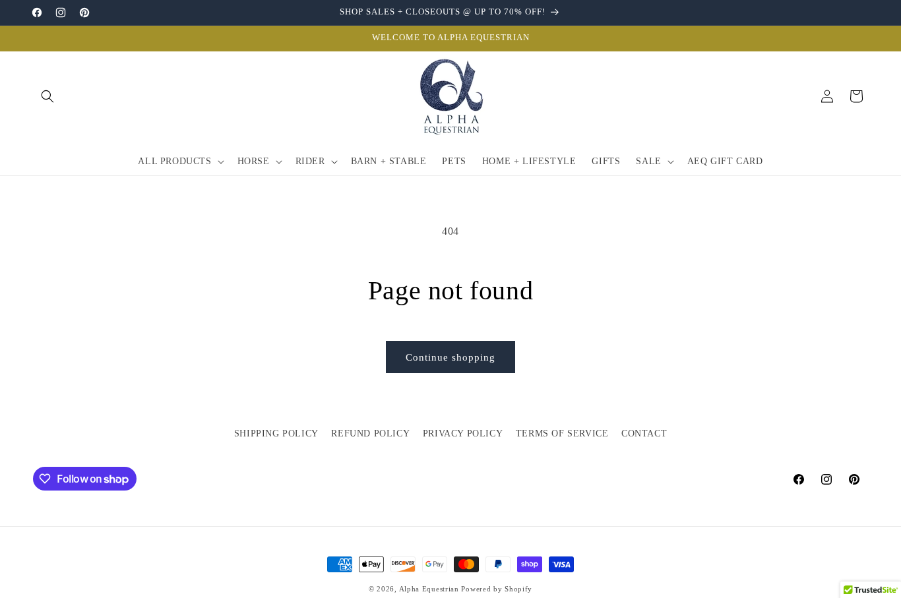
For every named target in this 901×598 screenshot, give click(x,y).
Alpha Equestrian (429, 589)
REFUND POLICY (370, 433)
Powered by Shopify (496, 589)
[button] (47, 96)
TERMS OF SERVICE (562, 433)
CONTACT (644, 433)
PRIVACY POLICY (463, 433)
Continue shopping (450, 357)
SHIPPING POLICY (276, 433)
